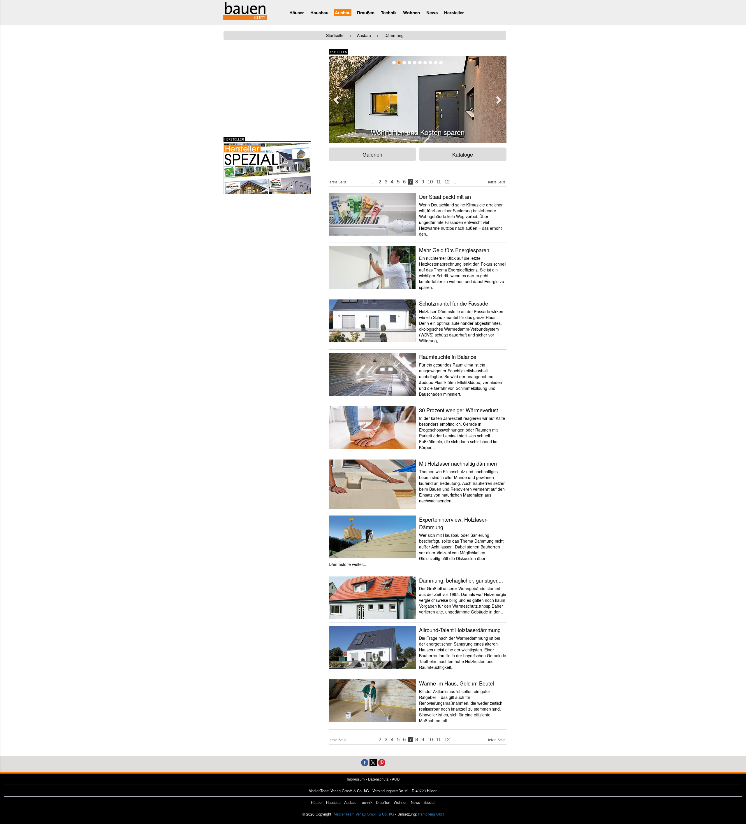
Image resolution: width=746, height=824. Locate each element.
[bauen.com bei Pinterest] (381, 762)
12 (447, 182)
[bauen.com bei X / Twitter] (373, 762)
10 (430, 182)
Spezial (429, 802)
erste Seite (338, 182)
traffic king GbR (431, 814)
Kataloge (462, 154)
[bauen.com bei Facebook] (364, 762)
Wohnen (411, 12)
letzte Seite (497, 182)
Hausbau (319, 12)
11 (438, 182)
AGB (396, 779)
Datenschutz (378, 779)
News (432, 12)
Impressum (356, 779)
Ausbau (343, 12)
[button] (335, 98)
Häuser (296, 12)
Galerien (372, 154)
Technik (389, 12)
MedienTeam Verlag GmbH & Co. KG (364, 814)
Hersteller (454, 12)
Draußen (365, 12)
